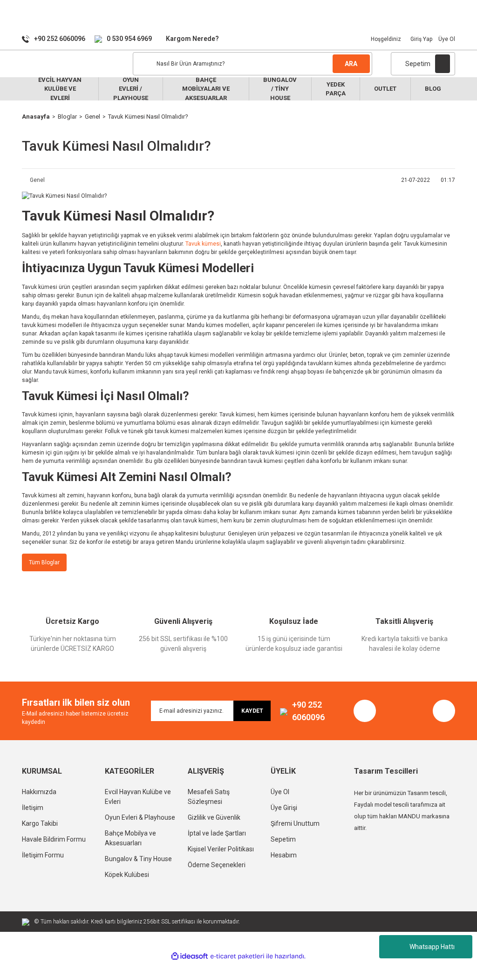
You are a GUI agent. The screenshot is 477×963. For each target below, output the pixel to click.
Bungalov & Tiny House (138, 859)
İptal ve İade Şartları (217, 833)
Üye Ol (446, 39)
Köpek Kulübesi (127, 874)
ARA (351, 63)
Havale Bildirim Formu (54, 839)
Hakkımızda (39, 792)
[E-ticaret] (237, 956)
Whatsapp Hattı (432, 946)
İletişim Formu (43, 855)
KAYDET (252, 711)
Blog (433, 88)
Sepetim (283, 839)
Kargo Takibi (40, 823)
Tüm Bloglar (44, 562)
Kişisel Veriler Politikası (221, 849)
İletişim (32, 807)
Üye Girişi (284, 807)
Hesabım (284, 855)
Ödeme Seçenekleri (216, 865)
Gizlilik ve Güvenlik (214, 817)
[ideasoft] (189, 956)
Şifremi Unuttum (295, 823)
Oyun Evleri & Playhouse (140, 817)
